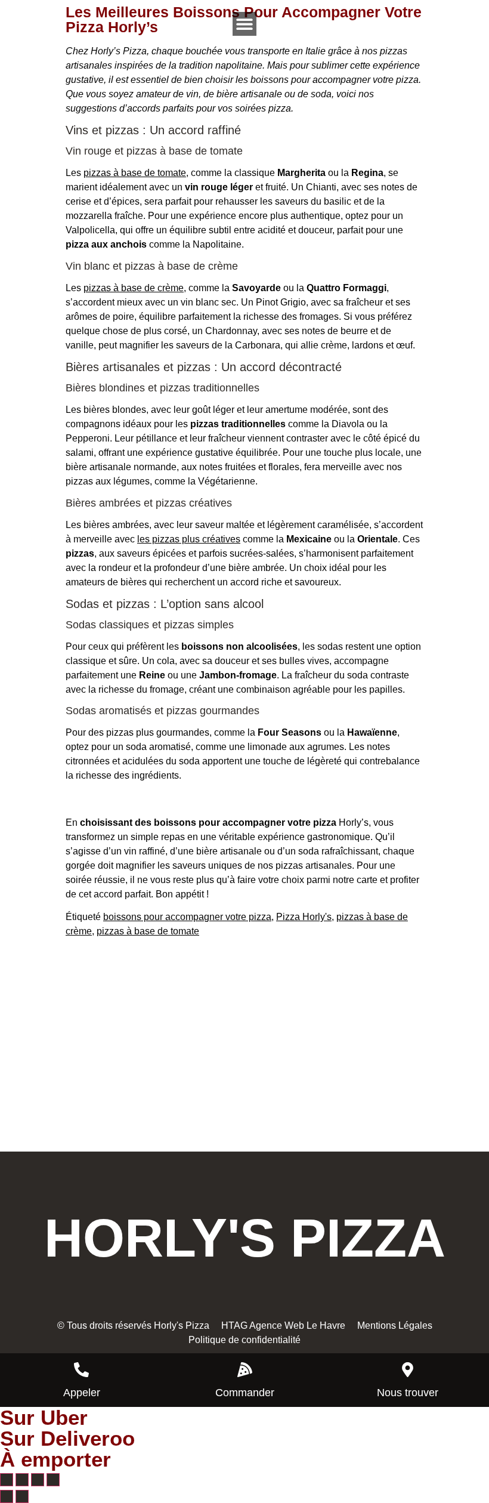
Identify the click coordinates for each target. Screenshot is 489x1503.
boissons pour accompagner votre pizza (187, 917)
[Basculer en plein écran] (22, 1479)
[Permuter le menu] (244, 24)
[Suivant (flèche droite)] (22, 1496)
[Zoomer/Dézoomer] (6, 1479)
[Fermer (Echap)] (53, 1479)
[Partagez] (37, 1479)
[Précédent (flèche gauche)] (6, 1496)
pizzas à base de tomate (134, 173)
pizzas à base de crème (133, 288)
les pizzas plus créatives (188, 539)
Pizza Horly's (304, 917)
